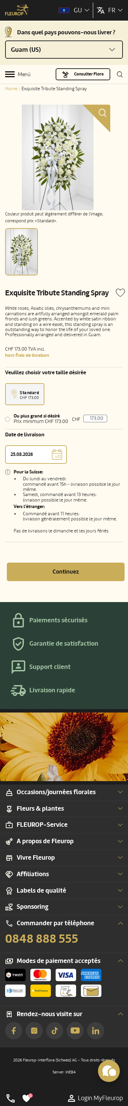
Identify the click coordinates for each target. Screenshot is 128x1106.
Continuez (66, 571)
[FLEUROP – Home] (17, 10)
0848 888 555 (41, 938)
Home (11, 89)
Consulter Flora (89, 74)
